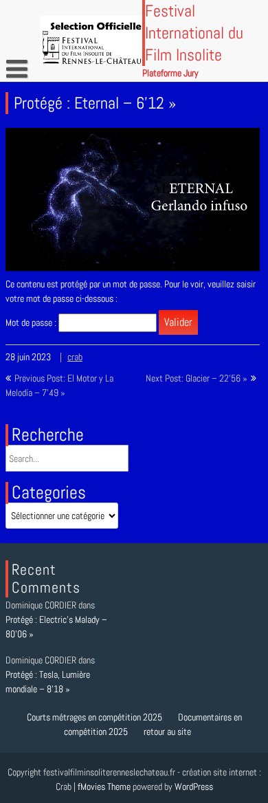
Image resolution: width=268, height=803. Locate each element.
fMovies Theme (104, 786)
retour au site (167, 731)
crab (74, 357)
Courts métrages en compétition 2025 (94, 717)
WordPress (194, 786)
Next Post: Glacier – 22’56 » (196, 378)
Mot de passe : (31, 322)
